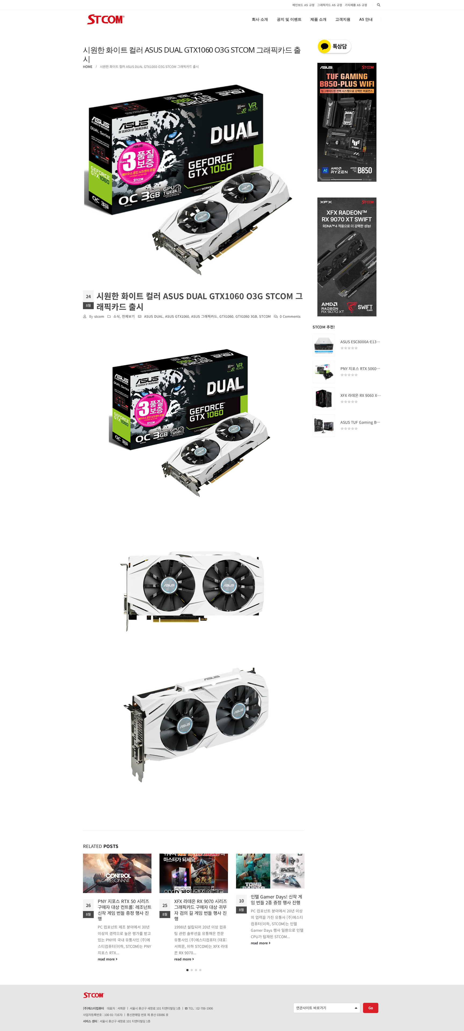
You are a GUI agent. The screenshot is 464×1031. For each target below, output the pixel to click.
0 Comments (290, 316)
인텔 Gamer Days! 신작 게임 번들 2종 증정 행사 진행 (200, 899)
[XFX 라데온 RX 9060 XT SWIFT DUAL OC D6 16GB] (324, 398)
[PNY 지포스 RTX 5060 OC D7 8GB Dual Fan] (324, 372)
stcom (99, 316)
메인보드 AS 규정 (303, 5)
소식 (116, 316)
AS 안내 (366, 19)
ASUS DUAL (153, 316)
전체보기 (128, 316)
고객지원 (342, 19)
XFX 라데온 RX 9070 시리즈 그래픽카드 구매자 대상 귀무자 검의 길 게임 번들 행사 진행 (124, 910)
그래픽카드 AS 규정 (329, 5)
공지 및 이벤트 (289, 19)
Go (370, 1009)
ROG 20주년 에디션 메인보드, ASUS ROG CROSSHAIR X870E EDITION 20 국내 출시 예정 (277, 905)
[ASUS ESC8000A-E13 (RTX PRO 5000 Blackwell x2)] (324, 345)
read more (107, 958)
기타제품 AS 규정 (356, 5)
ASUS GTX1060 (177, 316)
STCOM (265, 316)
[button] (187, 972)
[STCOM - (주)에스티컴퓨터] (106, 19)
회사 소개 (260, 19)
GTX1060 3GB (246, 316)
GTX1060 (226, 316)
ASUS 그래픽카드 (204, 316)
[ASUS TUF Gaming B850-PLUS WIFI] (324, 425)
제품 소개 (318, 19)
